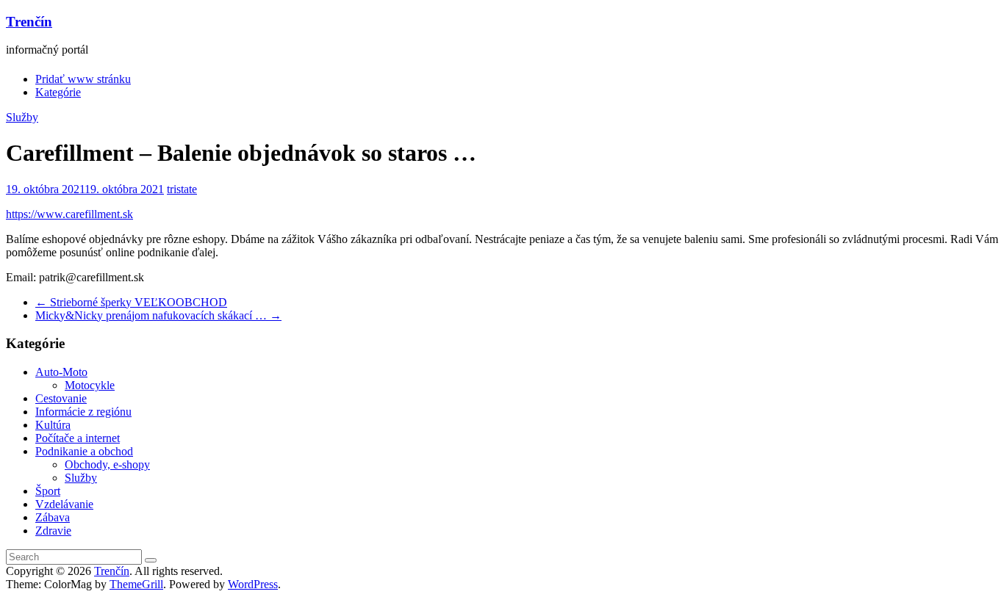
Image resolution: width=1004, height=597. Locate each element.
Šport (47, 491)
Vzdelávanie (64, 504)
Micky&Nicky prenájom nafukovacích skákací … (158, 315)
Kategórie (58, 92)
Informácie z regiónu (83, 411)
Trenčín (29, 21)
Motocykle (90, 385)
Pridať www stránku (83, 79)
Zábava (52, 517)
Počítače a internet (77, 438)
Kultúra (53, 425)
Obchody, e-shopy (107, 464)
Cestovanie (61, 398)
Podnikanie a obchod (84, 451)
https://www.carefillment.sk (69, 214)
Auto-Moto (61, 372)
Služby (22, 117)
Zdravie (53, 530)
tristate (182, 189)
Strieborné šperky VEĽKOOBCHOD (131, 302)
